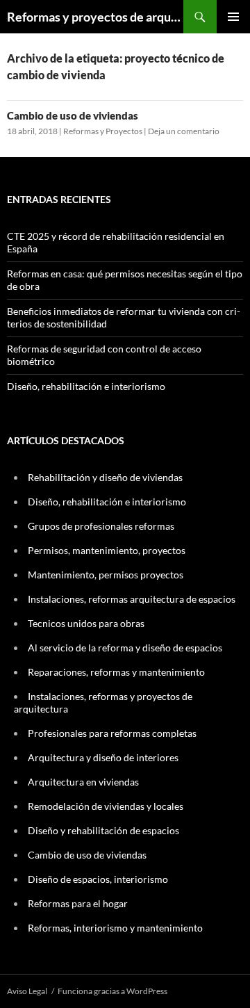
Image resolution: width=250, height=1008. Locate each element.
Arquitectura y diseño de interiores (103, 757)
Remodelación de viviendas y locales (105, 806)
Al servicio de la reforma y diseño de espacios (125, 647)
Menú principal (233, 16)
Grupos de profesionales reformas (101, 526)
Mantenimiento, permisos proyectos (105, 574)
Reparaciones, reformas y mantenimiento (116, 672)
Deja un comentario (183, 131)
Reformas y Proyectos (102, 131)
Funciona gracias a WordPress (112, 991)
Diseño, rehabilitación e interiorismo (86, 386)
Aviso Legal (27, 991)
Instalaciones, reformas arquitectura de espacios (131, 599)
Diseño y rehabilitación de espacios (103, 830)
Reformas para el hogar (78, 903)
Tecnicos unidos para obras (86, 623)
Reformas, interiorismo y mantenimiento (115, 928)
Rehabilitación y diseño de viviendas (105, 477)
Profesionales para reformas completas (112, 733)
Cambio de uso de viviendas (72, 115)
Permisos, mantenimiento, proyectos (106, 550)
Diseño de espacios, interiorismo (98, 879)
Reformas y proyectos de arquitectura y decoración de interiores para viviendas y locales (95, 16)
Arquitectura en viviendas (83, 782)
